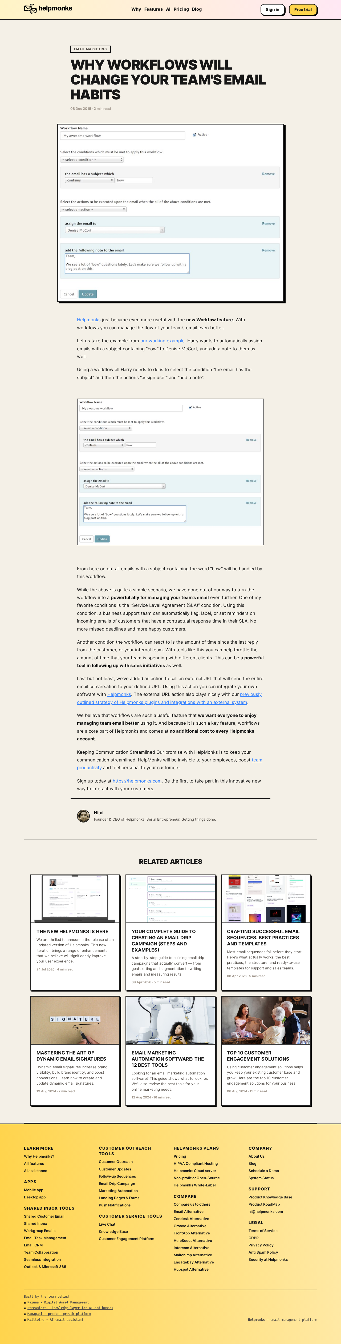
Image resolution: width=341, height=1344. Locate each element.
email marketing (90, 49)
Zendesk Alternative (191, 1219)
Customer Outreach (116, 1162)
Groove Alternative (190, 1226)
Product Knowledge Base (270, 1197)
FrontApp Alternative (192, 1233)
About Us (257, 1156)
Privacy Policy (261, 1245)
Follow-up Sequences (117, 1176)
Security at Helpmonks (268, 1259)
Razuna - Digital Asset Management (58, 1302)
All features (34, 1163)
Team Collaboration (41, 1252)
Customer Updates (115, 1169)
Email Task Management (45, 1238)
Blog (197, 9)
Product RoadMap (264, 1204)
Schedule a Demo (264, 1171)
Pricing (181, 9)
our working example (162, 340)
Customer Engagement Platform (126, 1239)
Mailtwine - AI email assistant (55, 1320)
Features (153, 9)
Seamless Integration (42, 1259)
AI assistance (35, 1171)
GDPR (254, 1238)
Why (136, 9)
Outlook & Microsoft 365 (45, 1267)
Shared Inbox (35, 1223)
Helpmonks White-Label (195, 1185)
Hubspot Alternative (191, 1269)
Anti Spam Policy (263, 1252)
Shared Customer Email (44, 1216)
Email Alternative (189, 1211)
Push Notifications (115, 1205)
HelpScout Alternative (193, 1240)
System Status (261, 1178)
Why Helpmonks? (39, 1156)
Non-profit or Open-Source (197, 1178)
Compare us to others (192, 1204)
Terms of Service (263, 1231)
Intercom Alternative (191, 1248)
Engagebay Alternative (194, 1262)
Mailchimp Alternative (193, 1255)
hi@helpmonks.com (266, 1211)
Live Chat (107, 1224)
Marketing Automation (118, 1191)
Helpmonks (89, 319)
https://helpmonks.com (137, 781)
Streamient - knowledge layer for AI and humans (70, 1308)
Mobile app (33, 1190)
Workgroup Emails (39, 1231)
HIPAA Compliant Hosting (196, 1163)
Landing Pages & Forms (119, 1198)
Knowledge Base (113, 1231)
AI (168, 9)
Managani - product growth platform (59, 1314)
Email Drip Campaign (117, 1183)
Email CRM (33, 1245)
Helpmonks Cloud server (195, 1171)
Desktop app (35, 1197)
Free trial (303, 9)
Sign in (272, 9)
